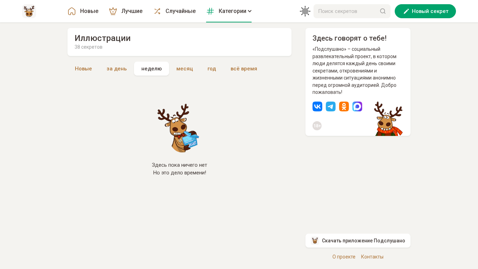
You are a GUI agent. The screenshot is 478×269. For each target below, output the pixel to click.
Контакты (372, 257)
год (212, 68)
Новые (89, 11)
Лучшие (131, 11)
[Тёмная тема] (305, 11)
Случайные (181, 11)
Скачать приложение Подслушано (363, 240)
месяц (184, 68)
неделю (151, 68)
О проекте (344, 257)
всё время (244, 68)
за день (117, 68)
